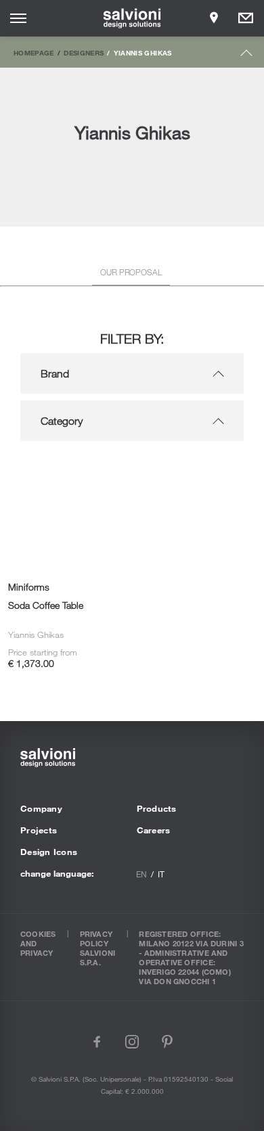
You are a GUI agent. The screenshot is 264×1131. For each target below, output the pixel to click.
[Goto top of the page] (246, 56)
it (161, 874)
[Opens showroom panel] (213, 18)
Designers (84, 53)
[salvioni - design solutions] (132, 18)
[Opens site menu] (18, 18)
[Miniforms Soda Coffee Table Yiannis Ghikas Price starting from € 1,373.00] (66, 470)
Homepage (34, 53)
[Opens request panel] (245, 18)
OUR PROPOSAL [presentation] (131, 272)
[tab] (131, 274)
